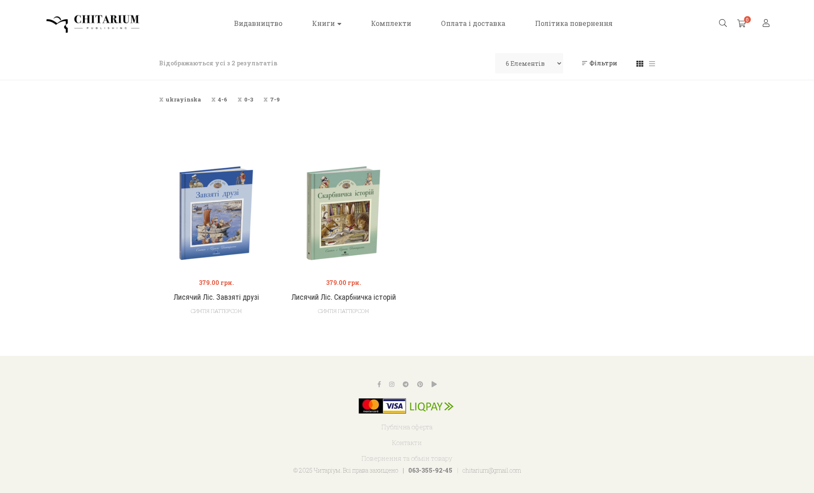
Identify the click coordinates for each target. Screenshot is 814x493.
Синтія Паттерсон (216, 311)
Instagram (391, 384)
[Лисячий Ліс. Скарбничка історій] (343, 213)
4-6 (222, 99)
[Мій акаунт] (767, 24)
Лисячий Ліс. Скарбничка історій (343, 297)
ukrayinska (183, 99)
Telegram (406, 384)
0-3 (248, 99)
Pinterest (420, 384)
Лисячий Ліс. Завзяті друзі (216, 297)
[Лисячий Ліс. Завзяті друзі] (216, 213)
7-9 (275, 99)
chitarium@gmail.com (492, 470)
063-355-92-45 (430, 470)
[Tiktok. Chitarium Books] (434, 384)
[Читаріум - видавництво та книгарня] (93, 23)
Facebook (379, 384)
